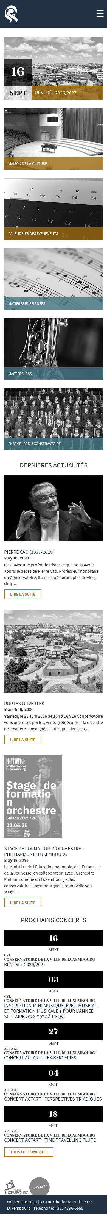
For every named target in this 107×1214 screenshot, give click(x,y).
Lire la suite (22, 594)
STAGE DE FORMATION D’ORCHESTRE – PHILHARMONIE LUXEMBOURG (44, 851)
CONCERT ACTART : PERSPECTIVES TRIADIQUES (53, 1099)
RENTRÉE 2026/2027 (25, 964)
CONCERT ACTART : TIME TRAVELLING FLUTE (50, 1140)
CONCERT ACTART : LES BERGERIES (40, 1057)
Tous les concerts (28, 1151)
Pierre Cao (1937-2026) (29, 552)
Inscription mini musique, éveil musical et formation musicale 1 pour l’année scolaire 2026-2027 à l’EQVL (50, 1011)
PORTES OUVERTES (24, 703)
